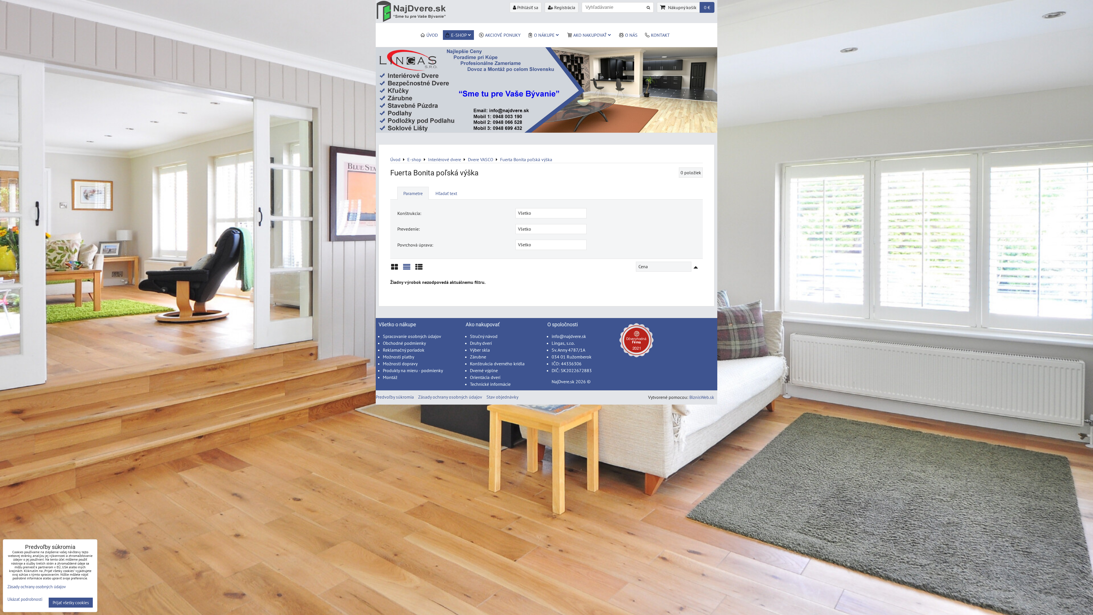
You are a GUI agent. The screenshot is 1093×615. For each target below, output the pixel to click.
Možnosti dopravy (400, 363)
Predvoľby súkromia (395, 397)
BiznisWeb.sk (701, 397)
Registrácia (564, 7)
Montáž (390, 377)
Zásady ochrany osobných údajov (450, 397)
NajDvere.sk (563, 381)
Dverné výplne (484, 370)
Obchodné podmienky (404, 343)
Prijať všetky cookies (71, 602)
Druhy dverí (481, 343)
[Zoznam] (406, 268)
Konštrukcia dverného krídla (497, 363)
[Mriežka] (394, 268)
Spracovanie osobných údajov (412, 336)
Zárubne (478, 357)
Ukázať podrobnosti (24, 599)
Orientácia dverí (485, 377)
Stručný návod (484, 336)
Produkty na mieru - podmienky (413, 370)
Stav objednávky (502, 397)
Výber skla (480, 350)
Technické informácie (490, 384)
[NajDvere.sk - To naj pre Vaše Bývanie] (546, 131)
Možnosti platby (398, 357)
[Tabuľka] (419, 268)
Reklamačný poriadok (403, 350)
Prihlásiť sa (527, 7)
